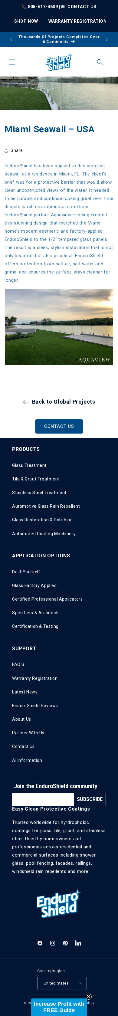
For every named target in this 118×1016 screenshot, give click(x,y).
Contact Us (23, 746)
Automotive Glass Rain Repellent (46, 506)
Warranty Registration (35, 678)
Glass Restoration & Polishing (42, 519)
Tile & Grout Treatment (36, 479)
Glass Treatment (29, 465)
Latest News (25, 692)
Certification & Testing (35, 626)
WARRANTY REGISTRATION (77, 21)
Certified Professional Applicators (47, 599)
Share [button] (17, 150)
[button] (12, 62)
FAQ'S (18, 664)
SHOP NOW (26, 21)
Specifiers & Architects (36, 612)
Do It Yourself (26, 571)
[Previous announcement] (11, 39)
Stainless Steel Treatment (39, 492)
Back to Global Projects (63, 401)
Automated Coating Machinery (44, 533)
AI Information (27, 760)
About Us (21, 719)
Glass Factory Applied (34, 585)
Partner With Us (28, 732)
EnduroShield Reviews (35, 705)
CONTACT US (82, 6)
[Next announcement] (106, 39)
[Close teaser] (89, 997)
